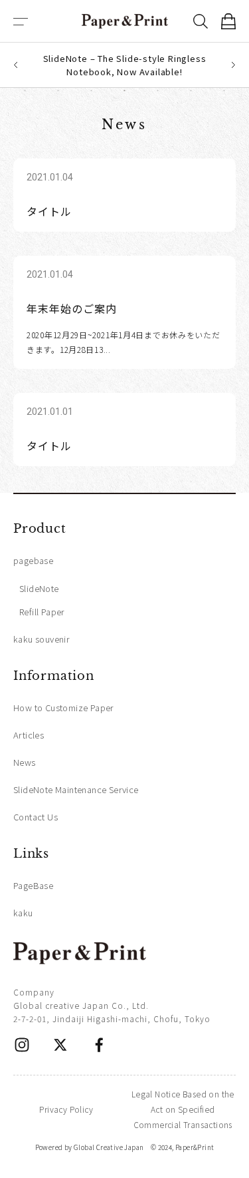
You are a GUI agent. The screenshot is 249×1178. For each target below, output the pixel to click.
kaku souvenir (41, 639)
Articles (28, 735)
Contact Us (35, 816)
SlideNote (39, 588)
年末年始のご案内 (72, 308)
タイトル (49, 211)
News (24, 762)
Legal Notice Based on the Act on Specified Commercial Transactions (182, 1109)
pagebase (33, 560)
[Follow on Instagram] (22, 1044)
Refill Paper (42, 611)
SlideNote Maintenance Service (76, 789)
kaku (23, 912)
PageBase (33, 885)
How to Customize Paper (63, 707)
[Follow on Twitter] (60, 1044)
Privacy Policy (66, 1109)
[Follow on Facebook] (99, 1044)
